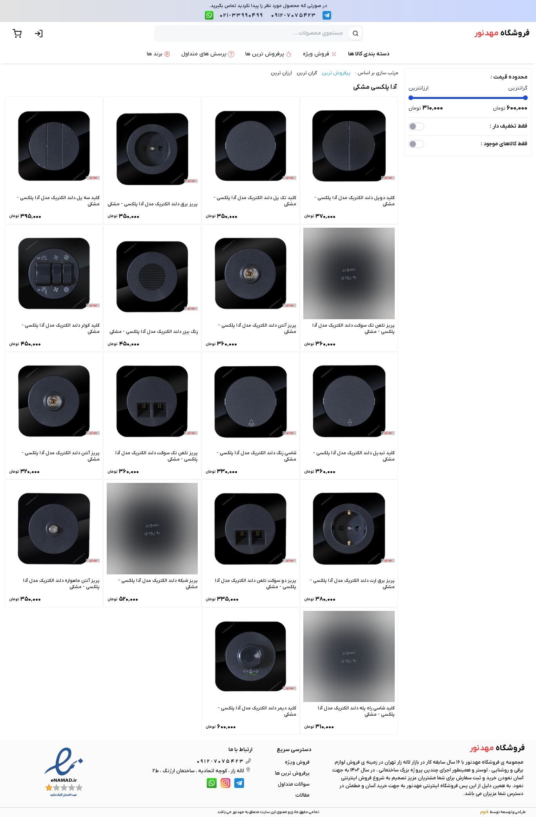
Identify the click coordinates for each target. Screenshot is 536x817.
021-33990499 (241, 15)
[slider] (410, 97)
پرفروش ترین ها (292, 773)
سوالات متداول (294, 784)
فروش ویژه (297, 762)
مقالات (302, 795)
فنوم (484, 812)
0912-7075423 (293, 15)
